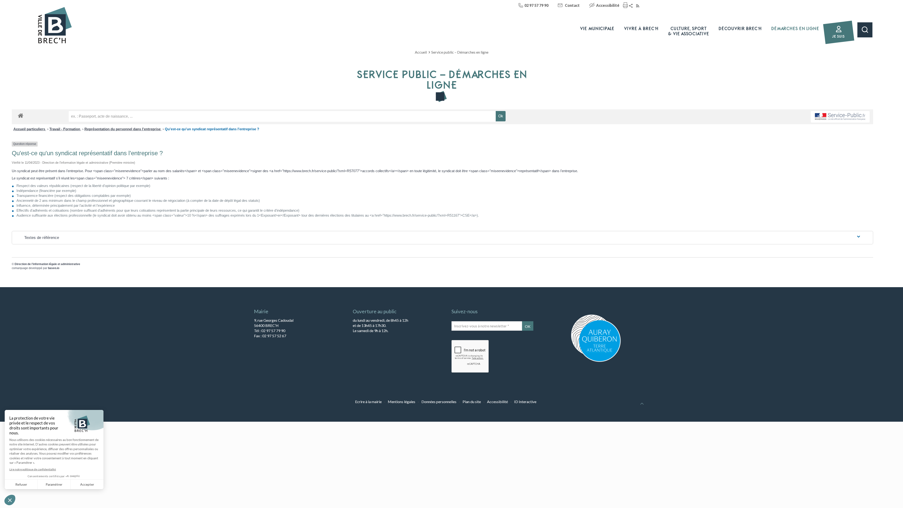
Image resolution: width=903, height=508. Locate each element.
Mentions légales (401, 401)
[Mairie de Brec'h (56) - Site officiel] (55, 25)
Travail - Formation (65, 129)
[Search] (864, 29)
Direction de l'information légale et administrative (47, 264)
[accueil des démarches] (20, 115)
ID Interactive (525, 401)
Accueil (421, 52)
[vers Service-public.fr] (840, 117)
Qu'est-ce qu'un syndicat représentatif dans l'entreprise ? (212, 129)
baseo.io (53, 268)
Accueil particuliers (29, 129)
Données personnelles (438, 401)
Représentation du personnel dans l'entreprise (123, 129)
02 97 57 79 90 (536, 5)
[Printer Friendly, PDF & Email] (625, 5)
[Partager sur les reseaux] (631, 6)
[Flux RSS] (638, 6)
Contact (572, 5)
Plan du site (472, 401)
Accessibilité (607, 5)
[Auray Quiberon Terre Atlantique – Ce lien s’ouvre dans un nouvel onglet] (596, 361)
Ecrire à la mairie (368, 401)
